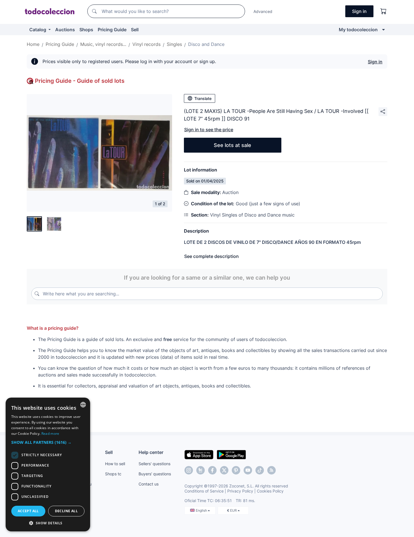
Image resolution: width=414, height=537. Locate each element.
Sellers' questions (154, 463)
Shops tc (113, 473)
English (202, 510)
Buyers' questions (155, 473)
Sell (135, 29)
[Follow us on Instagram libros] (200, 470)
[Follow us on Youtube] (248, 470)
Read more (50, 433)
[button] (47, 442)
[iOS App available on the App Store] (198, 454)
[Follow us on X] (224, 470)
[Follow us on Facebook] (212, 470)
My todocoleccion (358, 29)
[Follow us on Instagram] (188, 470)
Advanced (262, 11)
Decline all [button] (66, 511)
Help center (151, 452)
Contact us (149, 484)
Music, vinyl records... (103, 44)
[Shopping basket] (383, 11)
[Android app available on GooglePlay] (231, 454)
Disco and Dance (206, 44)
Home (33, 44)
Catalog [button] (38, 29)
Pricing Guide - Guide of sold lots (79, 80)
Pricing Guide (112, 29)
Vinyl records (146, 44)
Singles (174, 44)
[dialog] (48, 464)
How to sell (115, 463)
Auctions (65, 29)
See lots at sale (232, 145)
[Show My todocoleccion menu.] (383, 29)
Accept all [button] (28, 511)
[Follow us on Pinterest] (236, 470)
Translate (203, 98)
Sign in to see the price (208, 129)
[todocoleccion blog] (271, 470)
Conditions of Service (204, 491)
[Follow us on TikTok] (259, 470)
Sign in (375, 61)
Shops (86, 29)
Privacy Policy (240, 491)
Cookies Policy (270, 491)
